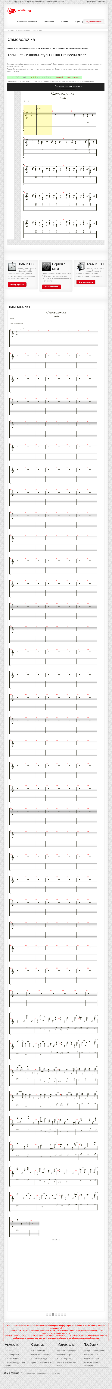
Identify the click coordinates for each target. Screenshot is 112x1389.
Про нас (8, 1350)
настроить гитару (10, 2)
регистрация (92, 2)
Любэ (34, 30)
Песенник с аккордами (23, 30)
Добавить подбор (12, 1358)
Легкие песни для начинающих (91, 1363)
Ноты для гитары (64, 1354)
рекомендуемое (39, 2)
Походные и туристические (95, 1350)
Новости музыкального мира (66, 1363)
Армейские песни (91, 1354)
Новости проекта (12, 1354)
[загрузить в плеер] (74, 77)
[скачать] (59, 77)
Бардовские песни (91, 1358)
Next (107, 813)
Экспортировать (17, 284)
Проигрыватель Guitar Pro (41, 1362)
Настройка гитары (38, 1350)
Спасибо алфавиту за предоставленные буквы (40, 1373)
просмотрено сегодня (55, 2)
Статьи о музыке (64, 1358)
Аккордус (11, 30)
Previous (5, 813)
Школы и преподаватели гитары (15, 1363)
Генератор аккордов (39, 1358)
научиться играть (25, 2)
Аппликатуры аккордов (40, 1354)
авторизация (103, 2)
